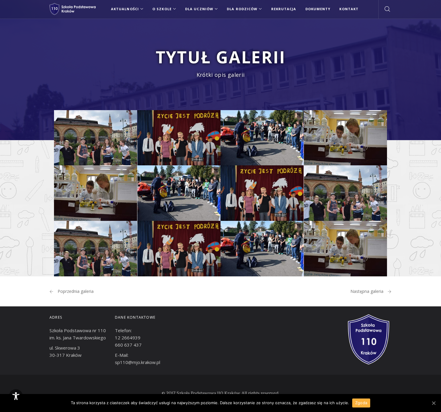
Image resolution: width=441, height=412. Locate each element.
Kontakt (348, 9)
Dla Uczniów (199, 9)
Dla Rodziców (242, 9)
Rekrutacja (283, 9)
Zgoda (361, 402)
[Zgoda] (433, 403)
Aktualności (125, 9)
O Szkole (162, 9)
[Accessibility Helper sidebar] (16, 396)
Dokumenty (318, 9)
